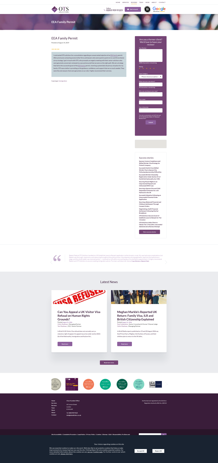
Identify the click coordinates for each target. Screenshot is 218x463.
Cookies (98, 434)
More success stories (149, 232)
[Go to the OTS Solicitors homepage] (59, 9)
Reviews (134, 2)
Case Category (143, 73)
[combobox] (150, 93)
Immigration (63, 81)
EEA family (114, 55)
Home (118, 2)
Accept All (140, 451)
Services (125, 2)
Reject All (158, 451)
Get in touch (134, 9)
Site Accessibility (56, 434)
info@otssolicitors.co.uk (74, 415)
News (147, 2)
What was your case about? (147, 81)
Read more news (109, 362)
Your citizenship (143, 107)
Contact (162, 2)
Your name (142, 99)
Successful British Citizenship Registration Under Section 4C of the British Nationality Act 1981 (149, 177)
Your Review (142, 48)
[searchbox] (140, 93)
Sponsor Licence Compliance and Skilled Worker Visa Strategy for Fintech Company (149, 163)
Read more (65, 344)
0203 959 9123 (73, 413)
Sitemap (104, 434)
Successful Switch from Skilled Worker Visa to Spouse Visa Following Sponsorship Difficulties (150, 170)
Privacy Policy (149, 116)
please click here (66, 454)
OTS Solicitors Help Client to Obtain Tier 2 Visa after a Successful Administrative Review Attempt (150, 225)
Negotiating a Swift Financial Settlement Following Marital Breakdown (148, 211)
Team (141, 2)
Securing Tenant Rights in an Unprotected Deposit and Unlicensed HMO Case (148, 184)
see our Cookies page (95, 452)
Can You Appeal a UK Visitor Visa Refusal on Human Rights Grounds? (79, 315)
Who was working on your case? (148, 91)
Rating (141, 66)
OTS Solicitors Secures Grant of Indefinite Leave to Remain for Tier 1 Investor (150, 218)
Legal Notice (81, 434)
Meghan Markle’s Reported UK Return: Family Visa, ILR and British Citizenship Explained (137, 315)
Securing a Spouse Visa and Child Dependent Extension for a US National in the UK (149, 190)
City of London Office (73, 400)
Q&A (110, 434)
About (154, 2)
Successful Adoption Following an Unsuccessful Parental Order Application (150, 197)
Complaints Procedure (70, 434)
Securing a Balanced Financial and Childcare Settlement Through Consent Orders (150, 204)
